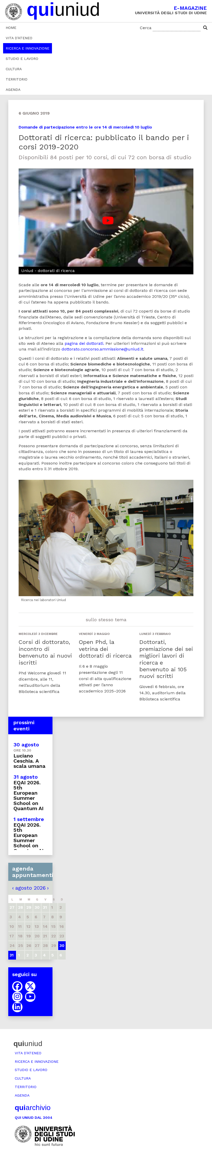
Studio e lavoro (22, 59)
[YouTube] (30, 997)
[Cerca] (205, 27)
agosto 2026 (30, 888)
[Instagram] (17, 997)
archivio (33, 1108)
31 (12, 955)
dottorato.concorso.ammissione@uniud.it (102, 349)
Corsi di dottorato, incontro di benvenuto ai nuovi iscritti (45, 652)
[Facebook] (17, 986)
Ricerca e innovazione (27, 48)
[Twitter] (30, 986)
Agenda (13, 89)
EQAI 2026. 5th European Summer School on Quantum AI (28, 795)
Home (11, 28)
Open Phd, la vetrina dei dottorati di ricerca (105, 649)
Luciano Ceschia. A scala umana (29, 761)
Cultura (14, 69)
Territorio (16, 79)
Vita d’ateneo (19, 38)
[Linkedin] (17, 1007)
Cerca (146, 27)
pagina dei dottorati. (84, 343)
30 (61, 945)
